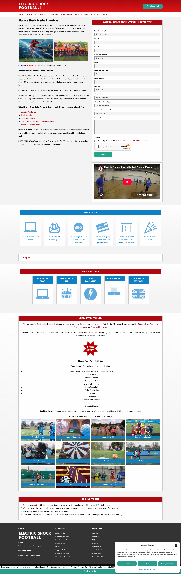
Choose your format (100, 94)
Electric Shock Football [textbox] (102, 97)
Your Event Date (100, 31)
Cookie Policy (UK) (97, 556)
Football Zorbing (60, 543)
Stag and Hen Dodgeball (62, 556)
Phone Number (99, 78)
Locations (30, 14)
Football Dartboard (61, 540)
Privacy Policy (151, 569)
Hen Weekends (152, 324)
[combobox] (127, 58)
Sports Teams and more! (31, 125)
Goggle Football (60, 550)
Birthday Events (80, 327)
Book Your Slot (153, 6)
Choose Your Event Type (102, 102)
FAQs (94, 540)
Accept (127, 564)
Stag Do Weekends (28, 112)
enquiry (35, 505)
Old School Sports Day (62, 553)
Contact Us (95, 536)
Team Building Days (99, 327)
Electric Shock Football (62, 536)
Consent (97, 137)
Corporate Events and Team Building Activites (39, 122)
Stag (140, 324)
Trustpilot (26, 258)
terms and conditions (139, 141)
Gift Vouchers (96, 546)
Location (97, 86)
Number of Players (101, 54)
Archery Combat (60, 533)
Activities (79, 14)
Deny (147, 564)
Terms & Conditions (98, 550)
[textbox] (100, 58)
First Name (98, 39)
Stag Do (40, 14)
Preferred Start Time (101, 70)
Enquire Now (101, 14)
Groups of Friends (28, 118)
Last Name (97, 47)
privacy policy (120, 141)
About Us (95, 533)
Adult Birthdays (52, 14)
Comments (97, 118)
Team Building (67, 14)
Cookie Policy (142, 569)
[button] (176, 545)
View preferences (167, 564)
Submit (103, 154)
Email (96, 62)
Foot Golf (58, 546)
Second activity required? (102, 110)
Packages (89, 14)
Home (21, 14)
